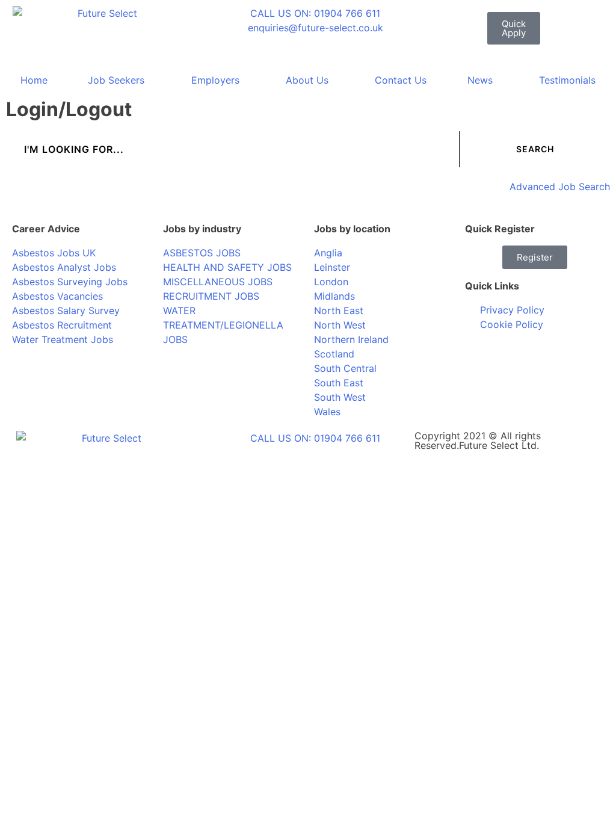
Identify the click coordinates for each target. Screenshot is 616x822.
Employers (215, 80)
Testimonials (567, 80)
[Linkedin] (513, 359)
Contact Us (401, 80)
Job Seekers (116, 80)
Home (34, 80)
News (480, 80)
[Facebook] (480, 359)
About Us (307, 80)
